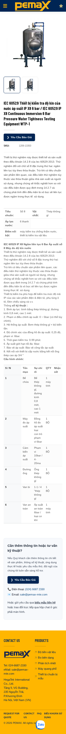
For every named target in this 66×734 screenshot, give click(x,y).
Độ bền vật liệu (47, 652)
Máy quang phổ (47, 668)
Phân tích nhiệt (47, 663)
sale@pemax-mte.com (33, 594)
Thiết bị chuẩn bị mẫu (47, 676)
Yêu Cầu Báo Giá (19, 137)
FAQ (39, 713)
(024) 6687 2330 (35, 589)
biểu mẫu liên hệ (45, 602)
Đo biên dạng (46, 657)
